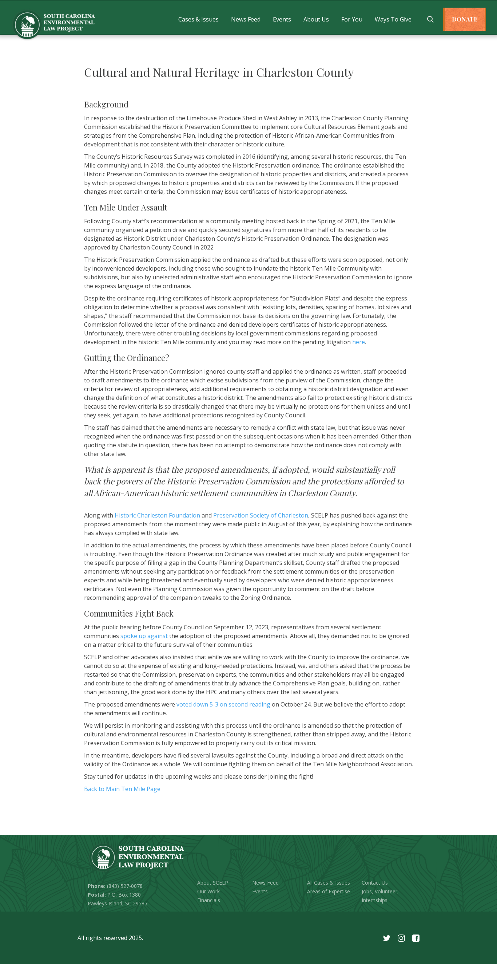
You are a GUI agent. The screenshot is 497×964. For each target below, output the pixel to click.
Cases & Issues (198, 19)
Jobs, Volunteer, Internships (380, 896)
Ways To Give (393, 19)
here (358, 342)
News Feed (246, 19)
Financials (208, 900)
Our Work (208, 891)
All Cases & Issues (328, 882)
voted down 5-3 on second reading (223, 704)
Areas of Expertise (328, 891)
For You (351, 19)
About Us (316, 19)
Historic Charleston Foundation (157, 515)
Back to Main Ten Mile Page (122, 789)
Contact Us (375, 882)
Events (282, 19)
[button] (198, 19)
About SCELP (212, 882)
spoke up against (144, 636)
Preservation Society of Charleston (260, 515)
